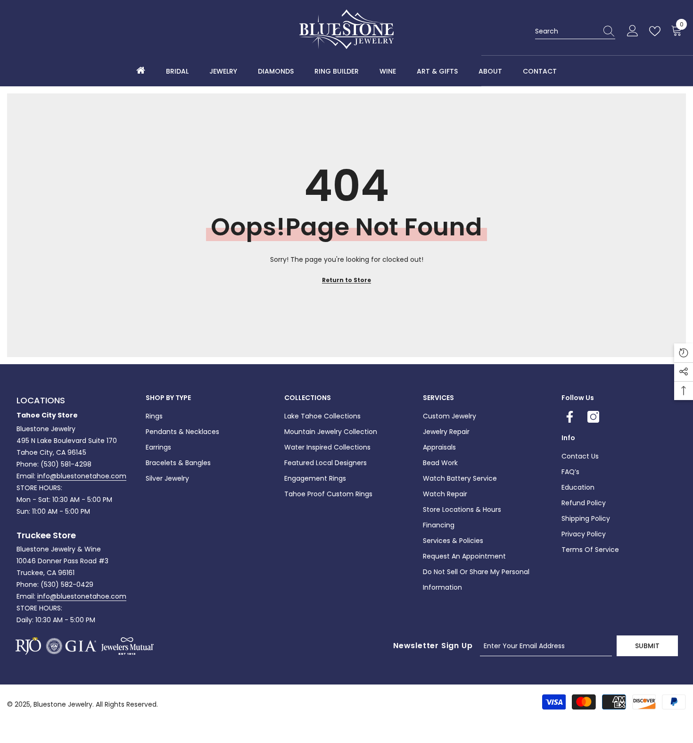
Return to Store (346, 280)
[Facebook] (569, 417)
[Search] (575, 31)
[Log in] (632, 31)
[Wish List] (656, 31)
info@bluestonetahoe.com (81, 476)
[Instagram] (593, 417)
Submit (647, 646)
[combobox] (566, 31)
